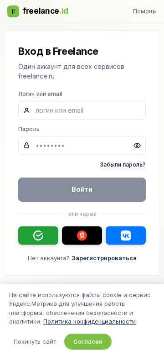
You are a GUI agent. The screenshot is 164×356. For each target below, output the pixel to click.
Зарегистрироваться (104, 258)
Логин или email (40, 93)
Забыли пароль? (123, 164)
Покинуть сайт (35, 341)
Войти (82, 189)
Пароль (29, 129)
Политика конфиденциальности (89, 321)
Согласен (87, 341)
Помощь (145, 11)
